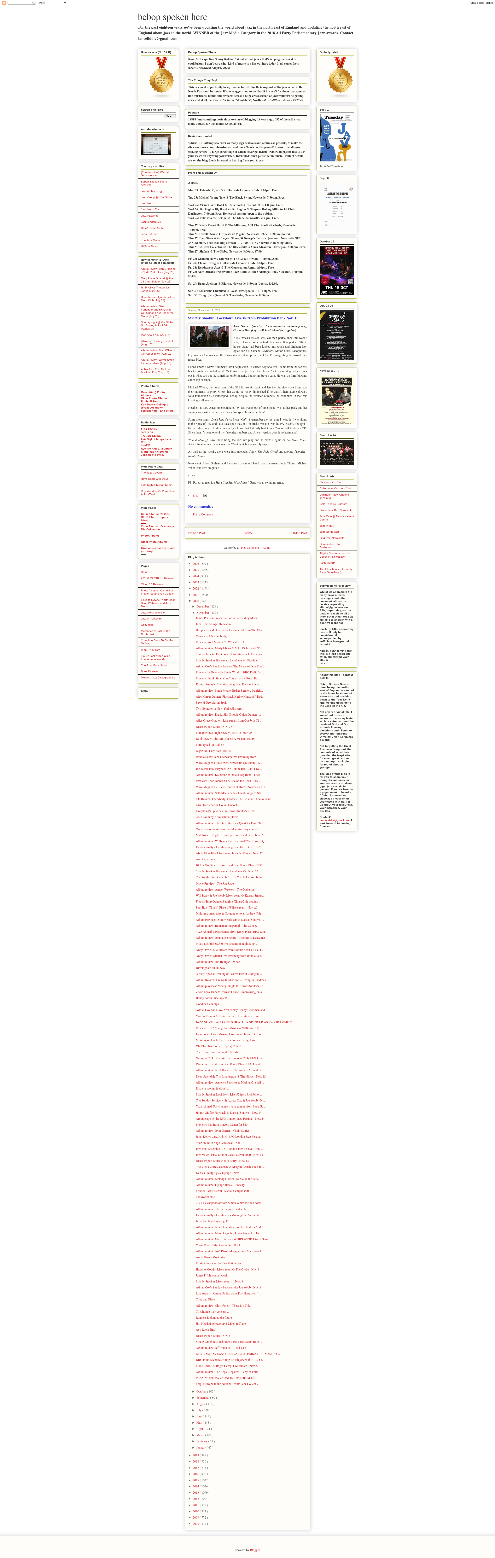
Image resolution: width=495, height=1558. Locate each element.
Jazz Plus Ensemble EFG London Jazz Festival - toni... (229, 1149)
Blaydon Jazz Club (331, 482)
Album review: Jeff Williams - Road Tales (221, 1348)
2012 (196, 1499)
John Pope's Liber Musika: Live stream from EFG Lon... (230, 1034)
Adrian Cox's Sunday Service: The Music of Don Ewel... (230, 666)
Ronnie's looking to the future (214, 1317)
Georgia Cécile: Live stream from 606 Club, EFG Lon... (230, 1058)
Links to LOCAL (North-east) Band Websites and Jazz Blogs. (158, 603)
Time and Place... (206, 1299)
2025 (196, 570)
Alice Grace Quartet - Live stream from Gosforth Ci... (228, 720)
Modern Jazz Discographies (158, 677)
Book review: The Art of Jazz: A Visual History (225, 738)
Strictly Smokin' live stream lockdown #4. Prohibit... (227, 660)
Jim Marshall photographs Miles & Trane (221, 1323)
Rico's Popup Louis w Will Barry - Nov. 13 (222, 1161)
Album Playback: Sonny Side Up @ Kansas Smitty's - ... (230, 919)
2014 (196, 1486)
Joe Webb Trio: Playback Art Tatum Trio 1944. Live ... (229, 769)
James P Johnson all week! (212, 1275)
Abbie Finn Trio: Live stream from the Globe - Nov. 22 (229, 853)
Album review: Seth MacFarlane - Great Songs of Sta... (229, 793)
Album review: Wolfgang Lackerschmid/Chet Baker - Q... (231, 841)
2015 (196, 1480)
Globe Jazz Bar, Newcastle (336, 510)
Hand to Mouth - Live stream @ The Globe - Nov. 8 (227, 1269)
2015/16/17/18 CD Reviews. (158, 578)
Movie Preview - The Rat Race (215, 883)
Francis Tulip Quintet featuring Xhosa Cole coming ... (228, 901)
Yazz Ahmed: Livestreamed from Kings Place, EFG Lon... (231, 931)
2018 (196, 1461)
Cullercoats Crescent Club (336, 488)
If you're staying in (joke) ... (213, 1088)
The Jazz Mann (150, 240)
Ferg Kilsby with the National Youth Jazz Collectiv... (228, 1384)
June (199, 1416)
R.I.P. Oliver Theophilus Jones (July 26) (155, 289)
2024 (196, 576)
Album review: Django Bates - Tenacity (220, 1185)
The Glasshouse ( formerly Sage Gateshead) (336, 570)
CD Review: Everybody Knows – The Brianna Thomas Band (233, 799)
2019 (196, 1455)
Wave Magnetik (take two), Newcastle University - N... (229, 763)
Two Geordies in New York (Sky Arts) (219, 708)
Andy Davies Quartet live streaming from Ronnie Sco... (229, 956)
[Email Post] (204, 495)
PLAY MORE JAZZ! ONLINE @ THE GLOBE (226, 1378)
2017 (196, 1468)
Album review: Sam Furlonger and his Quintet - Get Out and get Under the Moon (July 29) (157, 311)
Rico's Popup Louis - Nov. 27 (214, 726)
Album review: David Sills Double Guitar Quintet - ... (229, 714)
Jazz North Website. (153, 612)
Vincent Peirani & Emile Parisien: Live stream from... (228, 1016)
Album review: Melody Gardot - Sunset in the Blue (227, 1179)
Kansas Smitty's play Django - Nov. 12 (219, 1173)
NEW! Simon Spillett (153, 228)
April (200, 1429)
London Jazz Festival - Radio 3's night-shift (222, 1191)
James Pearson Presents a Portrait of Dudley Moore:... (228, 618)
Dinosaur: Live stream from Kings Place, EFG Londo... (230, 1064)
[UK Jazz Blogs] (162, 97)
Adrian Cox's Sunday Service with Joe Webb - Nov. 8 (228, 1287)
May (199, 1422)
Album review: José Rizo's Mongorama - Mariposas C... (230, 1251)
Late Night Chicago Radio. (156, 439)
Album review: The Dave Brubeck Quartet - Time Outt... (230, 823)
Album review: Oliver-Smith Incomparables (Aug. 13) (157, 361)
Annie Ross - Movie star (210, 1257)
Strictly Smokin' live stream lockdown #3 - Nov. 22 (227, 871)
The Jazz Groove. (151, 436)
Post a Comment (203, 514)
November (203, 612)
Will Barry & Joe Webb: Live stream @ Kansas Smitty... (230, 895)
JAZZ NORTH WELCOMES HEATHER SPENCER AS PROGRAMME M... (245, 1022)
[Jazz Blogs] (340, 97)
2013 (196, 1492)
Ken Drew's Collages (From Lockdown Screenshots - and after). (157, 407)
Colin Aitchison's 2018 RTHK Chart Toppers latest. (155, 517)
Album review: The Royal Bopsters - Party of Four (227, 1372)
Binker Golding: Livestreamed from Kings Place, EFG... (230, 865)
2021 (196, 595)
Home (248, 532)
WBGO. (145, 442)
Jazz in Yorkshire (151, 618)
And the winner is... (208, 859)
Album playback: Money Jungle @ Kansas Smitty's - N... (231, 986)
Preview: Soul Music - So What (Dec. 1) (220, 642)
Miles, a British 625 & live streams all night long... (226, 943)
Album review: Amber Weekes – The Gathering (225, 889)
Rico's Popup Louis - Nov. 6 (213, 1336)
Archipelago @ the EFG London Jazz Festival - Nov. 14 (230, 1118)
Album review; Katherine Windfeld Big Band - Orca (228, 775)
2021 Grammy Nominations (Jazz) (217, 817)
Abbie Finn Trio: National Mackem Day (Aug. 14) (156, 371)
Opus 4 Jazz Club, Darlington (331, 546)
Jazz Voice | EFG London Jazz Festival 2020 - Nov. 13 (229, 1155)
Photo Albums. (150, 535)
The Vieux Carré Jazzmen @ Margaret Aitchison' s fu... (230, 1167)
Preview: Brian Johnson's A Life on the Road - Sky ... (228, 781)
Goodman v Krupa (207, 1004)
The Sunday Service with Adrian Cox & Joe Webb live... (230, 877)
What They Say (150, 649)
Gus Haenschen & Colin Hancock (217, 805)
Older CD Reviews (152, 584)
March (200, 1435)
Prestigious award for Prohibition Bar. (219, 1263)
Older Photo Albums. (154, 398)
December (203, 606)
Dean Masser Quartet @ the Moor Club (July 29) (158, 298)
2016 (196, 1474)
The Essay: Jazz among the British (217, 1052)
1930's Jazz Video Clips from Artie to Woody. (155, 657)
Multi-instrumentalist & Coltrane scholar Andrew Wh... (229, 913)
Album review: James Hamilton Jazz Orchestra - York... (230, 1227)
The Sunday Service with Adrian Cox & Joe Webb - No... (231, 1100)
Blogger (255, 1550)
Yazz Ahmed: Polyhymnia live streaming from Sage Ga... (231, 1106)
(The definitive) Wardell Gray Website (155, 174)
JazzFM (145, 445)
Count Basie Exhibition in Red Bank (218, 1245)
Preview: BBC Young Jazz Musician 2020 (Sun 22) (227, 1028)
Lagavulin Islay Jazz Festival (213, 750)
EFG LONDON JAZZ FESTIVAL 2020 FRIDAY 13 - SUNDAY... (238, 1354)
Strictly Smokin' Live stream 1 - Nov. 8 (219, 1281)
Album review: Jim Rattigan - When (218, 962)
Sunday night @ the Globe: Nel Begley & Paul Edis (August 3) (157, 325)
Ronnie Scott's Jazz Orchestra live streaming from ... (227, 757)
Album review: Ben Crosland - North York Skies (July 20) (158, 270)
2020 (196, 601)
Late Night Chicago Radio (156, 484)
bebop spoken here (172, 16)
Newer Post (196, 532)
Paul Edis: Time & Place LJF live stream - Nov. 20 (226, 907)
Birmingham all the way (210, 968)
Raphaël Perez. (150, 401)
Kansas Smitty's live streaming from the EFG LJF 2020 (229, 847)
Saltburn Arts (327, 562)
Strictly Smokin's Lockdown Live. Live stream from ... (229, 1342)
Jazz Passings (149, 215)
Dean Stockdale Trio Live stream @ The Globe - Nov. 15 (231, 1076)
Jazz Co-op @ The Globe (156, 197)
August (201, 1404)
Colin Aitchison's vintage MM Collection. (157, 528)
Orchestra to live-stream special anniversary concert (227, 829)
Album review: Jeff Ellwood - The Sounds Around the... (230, 1070)
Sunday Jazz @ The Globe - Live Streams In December (230, 654)
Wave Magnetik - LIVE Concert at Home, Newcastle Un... (231, 787)
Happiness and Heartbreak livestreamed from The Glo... (230, 630)
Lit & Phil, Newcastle (332, 537)
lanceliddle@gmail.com (335, 820)
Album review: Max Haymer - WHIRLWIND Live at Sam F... (234, 1239)
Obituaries (147, 624)
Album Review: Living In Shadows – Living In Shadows (231, 980)
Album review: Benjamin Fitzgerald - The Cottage (226, 925)
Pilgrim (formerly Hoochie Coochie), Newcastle (335, 555)
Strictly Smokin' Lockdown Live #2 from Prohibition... (229, 1094)
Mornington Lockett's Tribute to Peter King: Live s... (228, 1040)
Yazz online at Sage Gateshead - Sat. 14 (220, 1143)
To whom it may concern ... (213, 1311)
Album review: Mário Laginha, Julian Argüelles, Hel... (229, 1233)
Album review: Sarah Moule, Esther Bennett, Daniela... (230, 690)
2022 (196, 588)
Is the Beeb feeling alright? (212, 1221)
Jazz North (147, 203)
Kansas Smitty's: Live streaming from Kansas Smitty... (229, 684)
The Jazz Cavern (151, 472)
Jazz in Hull (327, 525)
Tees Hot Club (149, 233)
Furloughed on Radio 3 (210, 744)
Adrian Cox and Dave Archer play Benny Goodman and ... (232, 1010)
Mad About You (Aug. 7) (155, 334)
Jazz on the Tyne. (152, 454)
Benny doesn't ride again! (211, 998)
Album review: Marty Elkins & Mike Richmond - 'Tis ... (230, 648)
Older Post (299, 532)
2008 (196, 1523)
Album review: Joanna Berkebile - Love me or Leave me (230, 937)
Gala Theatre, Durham (333, 503)
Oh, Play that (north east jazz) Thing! (218, 1046)
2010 (196, 1511)
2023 (196, 582)
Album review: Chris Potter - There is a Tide (223, 1305)
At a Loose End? (206, 1329)
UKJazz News (149, 246)
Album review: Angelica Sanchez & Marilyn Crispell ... (230, 1082)
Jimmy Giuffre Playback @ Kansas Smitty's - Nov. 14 (229, 1112)
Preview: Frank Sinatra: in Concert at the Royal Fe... (227, 678)
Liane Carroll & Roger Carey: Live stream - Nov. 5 (227, 1366)
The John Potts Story (154, 665)
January (201, 1447)
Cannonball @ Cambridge (212, 636)
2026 (196, 563)
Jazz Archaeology (151, 191)
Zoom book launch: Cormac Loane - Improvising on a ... (230, 992)
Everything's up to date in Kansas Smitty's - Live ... (227, 811)
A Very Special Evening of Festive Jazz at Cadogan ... (229, 974)
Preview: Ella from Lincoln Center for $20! (222, 1124)
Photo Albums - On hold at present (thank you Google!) (158, 592)
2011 (196, 1505)
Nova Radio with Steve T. (156, 478)
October (201, 1391)
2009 (196, 1517)
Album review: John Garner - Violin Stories (222, 1130)
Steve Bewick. (149, 428)
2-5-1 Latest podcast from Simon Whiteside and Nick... (229, 1203)
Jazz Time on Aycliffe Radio (213, 624)
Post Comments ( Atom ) (256, 547)
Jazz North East (150, 209)
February (202, 1441)
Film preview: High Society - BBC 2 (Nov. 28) (224, 732)
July (199, 1410)
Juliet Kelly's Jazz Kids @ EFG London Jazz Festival (228, 1136)
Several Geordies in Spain (211, 702)
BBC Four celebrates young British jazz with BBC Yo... (230, 1359)
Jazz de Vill (147, 432)
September (203, 1397)
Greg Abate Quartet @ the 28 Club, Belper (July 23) (157, 280)
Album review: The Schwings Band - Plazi (222, 1209)
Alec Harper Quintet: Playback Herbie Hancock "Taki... (230, 696)
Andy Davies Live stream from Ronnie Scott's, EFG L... (230, 950)
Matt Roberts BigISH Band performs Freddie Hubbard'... (230, 835)
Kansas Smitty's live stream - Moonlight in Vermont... (228, 1215)
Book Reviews (149, 671)
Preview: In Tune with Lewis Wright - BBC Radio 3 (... (230, 672)
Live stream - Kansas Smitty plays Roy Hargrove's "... (228, 1293)
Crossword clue (205, 1197)
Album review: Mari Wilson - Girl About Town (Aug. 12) (158, 352)
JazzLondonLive (151, 221)
